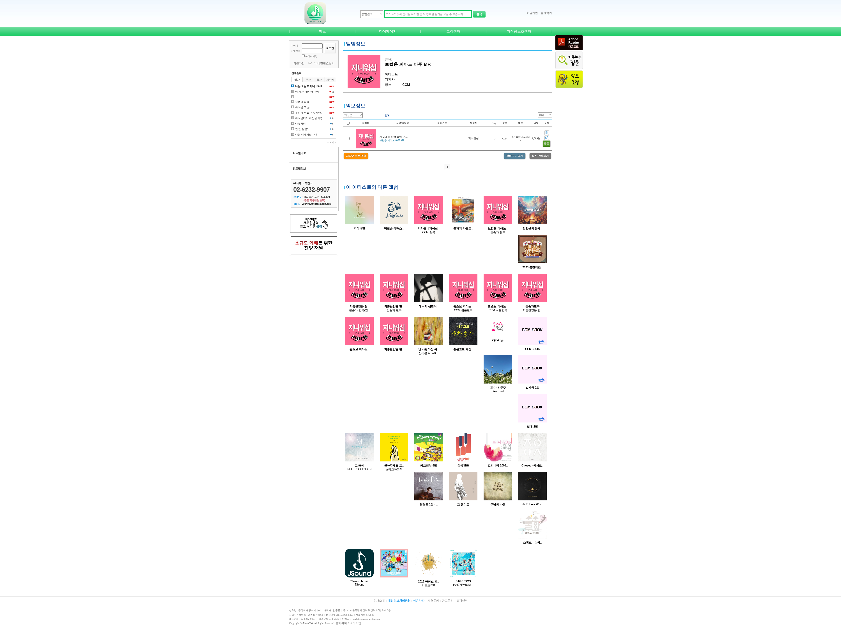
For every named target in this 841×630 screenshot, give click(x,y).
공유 (546, 143)
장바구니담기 (514, 155)
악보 (322, 31)
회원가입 (532, 13)
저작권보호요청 (356, 155)
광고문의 (447, 600)
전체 (387, 115)
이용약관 (418, 600)
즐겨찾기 (546, 13)
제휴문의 (433, 600)
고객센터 (453, 31)
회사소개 (379, 600)
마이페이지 (388, 31)
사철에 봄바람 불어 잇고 (394, 136)
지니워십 (473, 138)
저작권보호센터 (519, 31)
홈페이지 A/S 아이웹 (348, 623)
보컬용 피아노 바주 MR (392, 140)
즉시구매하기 (540, 155)
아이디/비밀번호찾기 (321, 63)
